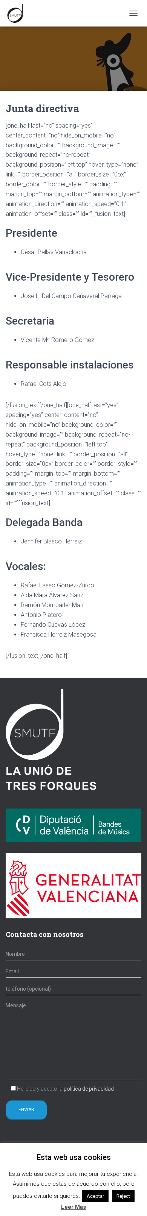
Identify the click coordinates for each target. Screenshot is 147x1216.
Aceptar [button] (95, 1196)
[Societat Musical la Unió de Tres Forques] (18, 13)
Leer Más (73, 1207)
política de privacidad (89, 1089)
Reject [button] (123, 1196)
